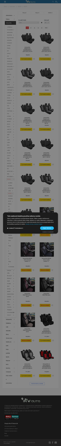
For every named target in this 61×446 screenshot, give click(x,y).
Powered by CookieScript (48, 232)
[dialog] (30, 223)
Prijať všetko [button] (47, 228)
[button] (15, 228)
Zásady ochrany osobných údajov (33, 224)
